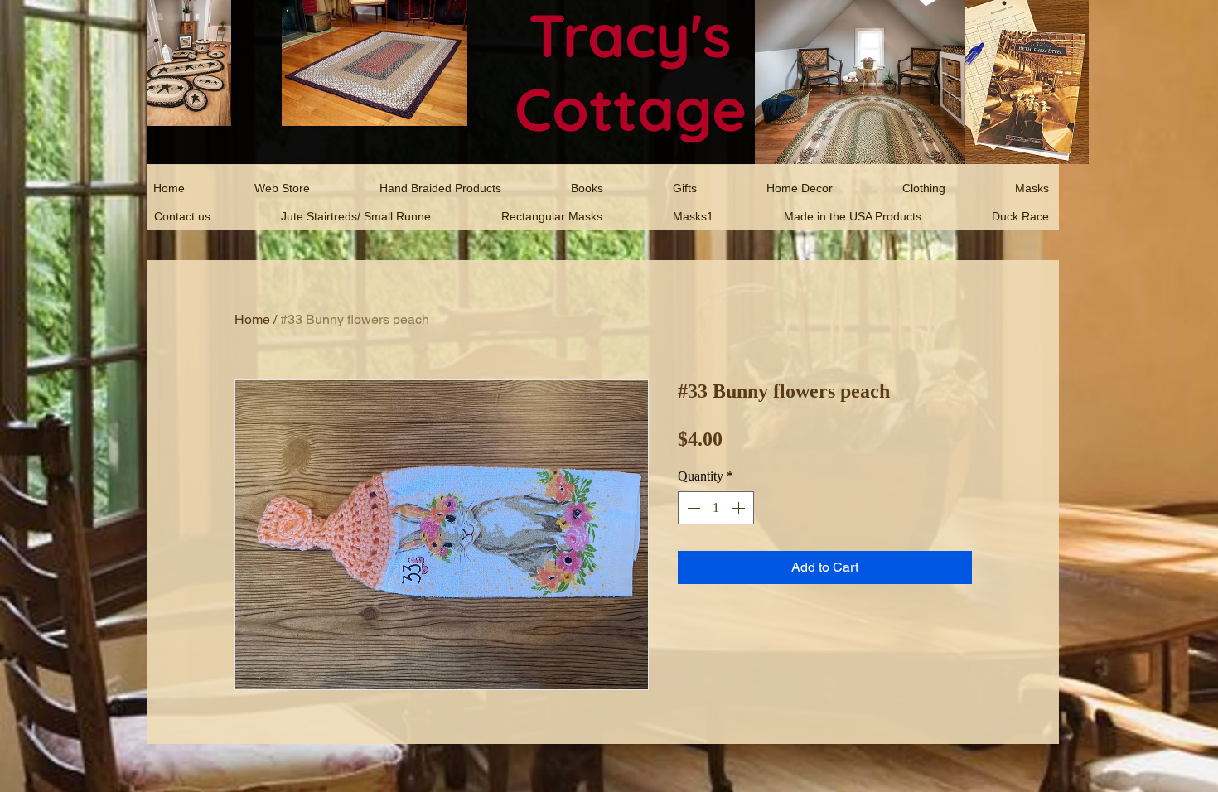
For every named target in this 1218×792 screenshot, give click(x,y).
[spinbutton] (715, 508)
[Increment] (740, 508)
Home (252, 319)
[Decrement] (691, 508)
